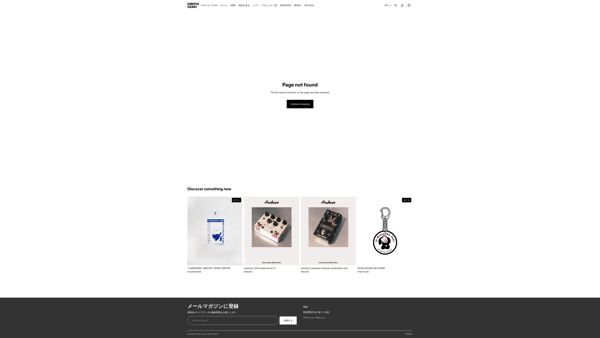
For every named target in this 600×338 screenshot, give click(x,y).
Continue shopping (300, 104)
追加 (353, 260)
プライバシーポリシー (314, 317)
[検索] (395, 5)
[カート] (409, 5)
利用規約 (408, 334)
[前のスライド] (192, 231)
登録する (288, 320)
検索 (305, 306)
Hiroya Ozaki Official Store (206, 334)
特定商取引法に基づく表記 (316, 312)
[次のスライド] (237, 231)
